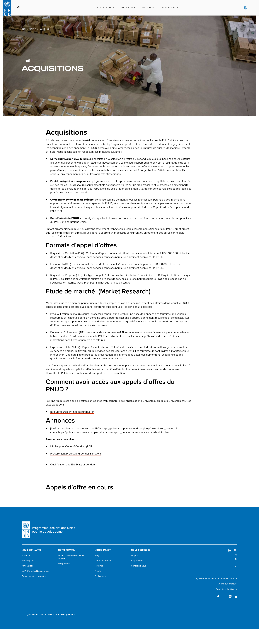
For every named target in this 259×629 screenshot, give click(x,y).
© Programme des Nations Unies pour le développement (48, 614)
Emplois (135, 555)
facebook (218, 596)
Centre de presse (103, 560)
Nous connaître (105, 7)
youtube (236, 596)
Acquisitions (137, 560)
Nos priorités (64, 563)
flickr (230, 596)
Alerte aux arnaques (228, 583)
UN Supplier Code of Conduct (68, 446)
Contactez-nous (138, 565)
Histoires (99, 565)
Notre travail (128, 7)
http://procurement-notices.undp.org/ (72, 412)
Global (245, 8)
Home (24, 29)
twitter (224, 596)
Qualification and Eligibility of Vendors (73, 464)
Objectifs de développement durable (71, 557)
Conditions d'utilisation (226, 589)
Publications (100, 576)
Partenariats (27, 565)
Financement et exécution (34, 576)
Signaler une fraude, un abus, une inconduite (216, 578)
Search (251, 8)
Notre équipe (28, 560)
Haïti (17, 7)
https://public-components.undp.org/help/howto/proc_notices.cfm (140, 428)
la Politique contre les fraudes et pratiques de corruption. (91, 373)
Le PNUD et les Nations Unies (35, 570)
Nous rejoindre (170, 7)
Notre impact (149, 7)
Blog (97, 555)
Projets (98, 570)
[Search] (235, 560)
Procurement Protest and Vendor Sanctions (75, 453)
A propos (26, 555)
